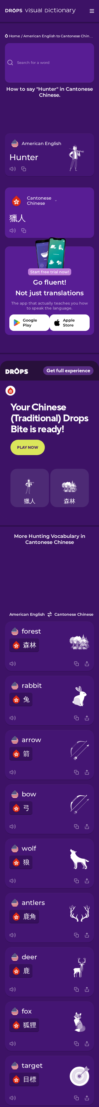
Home (14, 36)
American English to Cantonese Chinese (59, 36)
